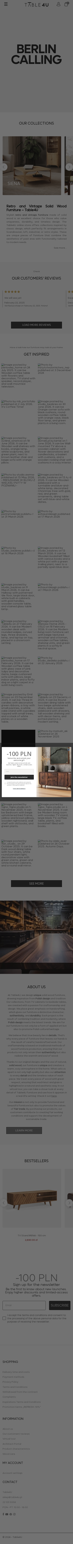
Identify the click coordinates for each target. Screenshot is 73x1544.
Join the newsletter (19, 777)
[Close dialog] (68, 749)
